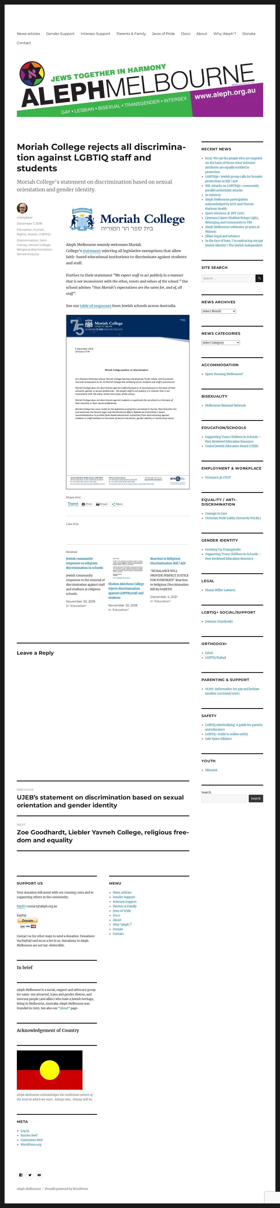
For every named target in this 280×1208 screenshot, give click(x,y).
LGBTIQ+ (44, 234)
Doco (185, 34)
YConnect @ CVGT (218, 477)
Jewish (32, 234)
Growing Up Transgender (223, 549)
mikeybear (24, 217)
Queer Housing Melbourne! (224, 374)
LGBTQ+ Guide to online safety (226, 734)
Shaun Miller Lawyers (220, 590)
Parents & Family (131, 34)
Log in (25, 1131)
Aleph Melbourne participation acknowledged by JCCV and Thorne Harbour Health (229, 204)
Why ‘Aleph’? (225, 34)
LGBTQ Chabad (215, 657)
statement (92, 251)
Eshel (209, 653)
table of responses (95, 306)
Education (24, 229)
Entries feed (29, 1135)
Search (206, 792)
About (201, 34)
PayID (21, 906)
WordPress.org (31, 1144)
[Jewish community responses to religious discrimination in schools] (87, 582)
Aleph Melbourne (29, 1189)
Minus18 (211, 770)
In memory (213, 195)
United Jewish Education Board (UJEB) (232, 446)
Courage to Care (216, 513)
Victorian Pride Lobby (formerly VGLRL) (233, 518)
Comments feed (31, 1140)
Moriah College (39, 245)
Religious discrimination (34, 249)
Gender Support (60, 34)
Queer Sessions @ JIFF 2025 (224, 213)
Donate (249, 34)
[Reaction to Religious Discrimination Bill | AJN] (171, 580)
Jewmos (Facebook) (219, 621)
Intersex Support (95, 34)
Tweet (73, 504)
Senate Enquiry (28, 254)
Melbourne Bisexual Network (225, 405)
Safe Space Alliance (218, 739)
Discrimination (27, 240)
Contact (24, 43)
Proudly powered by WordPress (66, 1189)
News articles (28, 34)
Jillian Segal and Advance (222, 236)
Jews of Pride (163, 34)
